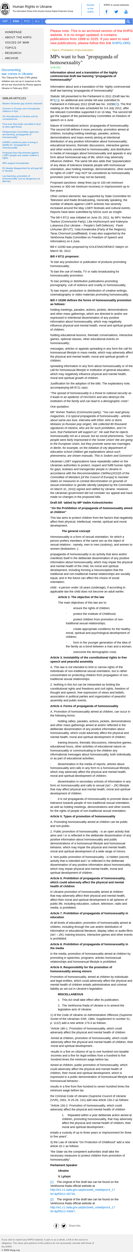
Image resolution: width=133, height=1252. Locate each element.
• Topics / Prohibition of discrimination (71, 50)
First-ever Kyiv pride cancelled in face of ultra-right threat (21, 125)
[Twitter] (63, 1225)
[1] (56, 100)
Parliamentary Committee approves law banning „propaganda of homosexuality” (20, 134)
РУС (27, 21)
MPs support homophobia (15, 163)
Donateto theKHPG (90, 8)
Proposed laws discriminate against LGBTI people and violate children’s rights (20, 155)
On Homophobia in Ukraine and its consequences (20, 117)
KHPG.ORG (121, 43)
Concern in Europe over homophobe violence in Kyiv (21, 109)
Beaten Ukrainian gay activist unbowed (22, 103)
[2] (116, 104)
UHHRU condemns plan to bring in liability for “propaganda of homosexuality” (20, 145)
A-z (37, 21)
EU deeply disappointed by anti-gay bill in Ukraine (22, 169)
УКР (5, 21)
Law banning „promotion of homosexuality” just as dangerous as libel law (21, 179)
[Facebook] (56, 1225)
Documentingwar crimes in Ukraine (17, 72)
